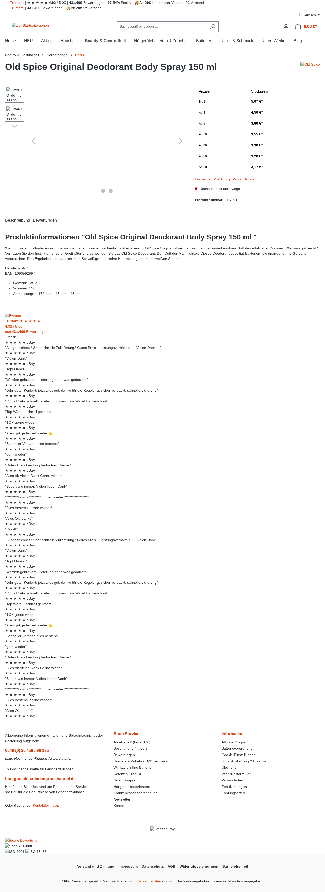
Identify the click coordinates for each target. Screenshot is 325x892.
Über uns (229, 767)
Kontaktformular (45, 805)
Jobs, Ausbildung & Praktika (244, 761)
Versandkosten (149, 881)
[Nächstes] (180, 141)
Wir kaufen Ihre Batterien (133, 767)
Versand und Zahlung (96, 866)
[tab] (17, 220)
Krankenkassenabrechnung (135, 793)
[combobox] (162, 26)
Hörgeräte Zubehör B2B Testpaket (141, 761)
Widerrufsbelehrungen (199, 866)
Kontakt (119, 806)
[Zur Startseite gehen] (30, 25)
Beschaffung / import (130, 748)
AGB (171, 866)
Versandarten (232, 780)
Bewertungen (124, 755)
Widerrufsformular (236, 774)
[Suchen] (213, 26)
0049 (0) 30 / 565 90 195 (27, 750)
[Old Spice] (310, 69)
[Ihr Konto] (286, 27)
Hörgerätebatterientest (131, 787)
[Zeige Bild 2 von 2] (111, 191)
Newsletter (122, 799)
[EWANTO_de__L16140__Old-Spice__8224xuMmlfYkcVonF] (106, 140)
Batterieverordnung (237, 748)
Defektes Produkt (127, 774)
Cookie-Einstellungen (239, 755)
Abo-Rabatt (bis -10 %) (131, 742)
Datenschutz (153, 866)
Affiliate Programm (236, 742)
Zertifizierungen (234, 787)
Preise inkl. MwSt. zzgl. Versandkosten (225, 179)
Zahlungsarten (233, 793)
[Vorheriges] (33, 141)
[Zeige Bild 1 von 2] (103, 191)
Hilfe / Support (124, 780)
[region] (95, 140)
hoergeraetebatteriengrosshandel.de (40, 779)
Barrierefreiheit (235, 866)
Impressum (128, 866)
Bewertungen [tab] (45, 220)
